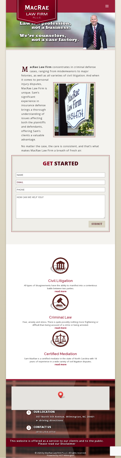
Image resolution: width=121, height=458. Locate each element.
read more (60, 291)
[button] (61, 394)
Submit (97, 224)
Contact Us (42, 427)
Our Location (44, 412)
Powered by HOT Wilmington (60, 455)
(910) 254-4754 (45, 431)
